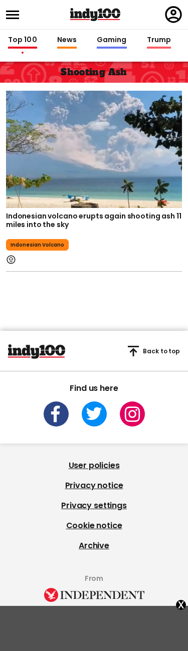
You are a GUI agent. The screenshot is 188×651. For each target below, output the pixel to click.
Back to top (161, 351)
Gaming (112, 40)
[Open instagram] (132, 413)
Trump (159, 40)
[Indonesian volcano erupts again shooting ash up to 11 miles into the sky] (94, 148)
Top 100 (22, 40)
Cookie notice (94, 525)
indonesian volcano (37, 245)
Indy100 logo (95, 14)
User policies (94, 465)
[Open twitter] (94, 413)
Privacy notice (94, 485)
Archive (94, 545)
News (67, 40)
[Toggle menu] (15, 15)
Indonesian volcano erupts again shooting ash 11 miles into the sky (93, 220)
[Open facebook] (56, 413)
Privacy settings (93, 505)
